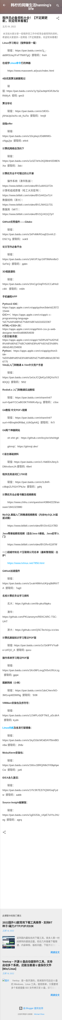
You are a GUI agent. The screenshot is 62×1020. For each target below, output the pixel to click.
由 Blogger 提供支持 (33, 1008)
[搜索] (58, 6)
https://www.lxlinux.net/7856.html (25, 563)
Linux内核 (8, 728)
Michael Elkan (39, 1014)
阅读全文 (55, 952)
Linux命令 (15, 63)
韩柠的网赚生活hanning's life (31, 7)
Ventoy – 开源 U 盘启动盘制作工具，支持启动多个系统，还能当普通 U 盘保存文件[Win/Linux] (27, 965)
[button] (58, 18)
